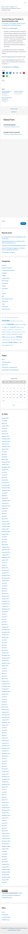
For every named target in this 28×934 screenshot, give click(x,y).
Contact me (5, 364)
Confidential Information (8, 270)
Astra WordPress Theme (14, 930)
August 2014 (5, 694)
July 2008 (4, 882)
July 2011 (4, 789)
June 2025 (4, 428)
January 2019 (5, 573)
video (8, 56)
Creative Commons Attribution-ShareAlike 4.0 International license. (12, 895)
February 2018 (5, 596)
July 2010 (4, 820)
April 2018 (4, 591)
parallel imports (14, 334)
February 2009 (5, 864)
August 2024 (5, 449)
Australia (6, 320)
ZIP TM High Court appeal (8, 252)
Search (3, 221)
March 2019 (5, 567)
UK (18, 342)
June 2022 (4, 493)
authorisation (13, 320)
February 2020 (5, 547)
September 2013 (6, 722)
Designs (4, 275)
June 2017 (4, 616)
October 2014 (5, 689)
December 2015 (6, 655)
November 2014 (6, 686)
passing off (20, 334)
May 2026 (4, 423)
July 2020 (4, 536)
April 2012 (4, 766)
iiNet (8, 327)
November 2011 (6, 779)
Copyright (12, 134)
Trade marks (5, 306)
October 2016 (5, 634)
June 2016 (4, 642)
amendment (6, 317)
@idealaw (16, 67)
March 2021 (5, 518)
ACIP (3, 317)
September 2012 (6, 753)
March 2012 (5, 769)
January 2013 (5, 743)
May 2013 (4, 732)
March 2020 (5, 544)
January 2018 (5, 598)
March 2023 (5, 480)
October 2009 (5, 843)
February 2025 (5, 436)
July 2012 (4, 758)
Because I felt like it (7, 268)
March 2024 (5, 459)
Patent (3, 337)
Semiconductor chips (7, 298)
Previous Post (14, 108)
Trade (3, 304)
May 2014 (4, 702)
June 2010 (4, 823)
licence (20, 329)
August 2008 (5, 879)
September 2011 (6, 784)
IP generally (5, 288)
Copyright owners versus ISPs (12, 132)
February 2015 (5, 681)
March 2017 (5, 624)
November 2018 (6, 578)
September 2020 (6, 531)
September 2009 (6, 846)
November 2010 (6, 810)
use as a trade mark (6, 345)
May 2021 (4, 513)
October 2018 (5, 580)
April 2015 (4, 676)
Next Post (14, 111)
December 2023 (6, 462)
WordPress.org (6, 919)
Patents (4, 293)
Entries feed (5, 914)
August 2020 (5, 534)
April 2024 (4, 457)
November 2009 (6, 841)
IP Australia (10, 329)
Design (20, 324)
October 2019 (5, 555)
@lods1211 (8, 67)
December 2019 (6, 549)
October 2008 (5, 874)
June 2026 (4, 420)
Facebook (14, 25)
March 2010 (5, 830)
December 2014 (6, 683)
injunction (19, 327)
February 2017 (5, 627)
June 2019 (4, 562)
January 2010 (5, 836)
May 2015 (4, 673)
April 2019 (4, 565)
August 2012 (5, 756)
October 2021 (5, 503)
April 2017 (4, 622)
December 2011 (6, 776)
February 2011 (5, 802)
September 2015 (6, 663)
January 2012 (5, 774)
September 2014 (6, 691)
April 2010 (4, 828)
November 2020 (6, 526)
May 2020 (4, 542)
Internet (19, 23)
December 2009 (6, 838)
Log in (3, 912)
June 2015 (4, 671)
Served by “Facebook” (18, 91)
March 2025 (5, 433)
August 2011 (5, 787)
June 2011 (4, 792)
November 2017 (6, 604)
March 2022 (5, 498)
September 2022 (6, 490)
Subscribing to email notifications (10, 370)
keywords (16, 329)
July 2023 (4, 472)
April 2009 (4, 859)
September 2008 (6, 877)
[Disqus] (14, 156)
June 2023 (4, 475)
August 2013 (5, 725)
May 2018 (4, 588)
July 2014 (4, 696)
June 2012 (4, 761)
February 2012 (5, 771)
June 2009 (4, 854)
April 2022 (4, 495)
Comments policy (6, 362)
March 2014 (5, 707)
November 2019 (6, 552)
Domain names (5, 278)
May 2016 (4, 645)
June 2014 (4, 699)
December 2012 (6, 745)
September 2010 (6, 815)
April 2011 (4, 797)
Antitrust (4, 265)
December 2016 (6, 629)
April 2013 (4, 735)
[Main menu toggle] (25, 2)
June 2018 (4, 586)
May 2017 (4, 619)
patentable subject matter (11, 337)
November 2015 (6, 658)
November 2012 (6, 748)
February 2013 (5, 740)
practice (12, 60)
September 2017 (6, 609)
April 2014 (4, 704)
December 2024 (6, 438)
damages (17, 324)
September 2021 (6, 506)
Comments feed (6, 917)
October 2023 (5, 464)
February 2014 (5, 709)
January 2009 (5, 867)
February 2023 (5, 482)
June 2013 (4, 730)
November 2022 (6, 487)
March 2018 (5, 593)
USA (21, 342)
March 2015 (5, 678)
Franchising (5, 283)
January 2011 (5, 805)
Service (19, 25)
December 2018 (6, 575)
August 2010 (5, 818)
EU (2, 327)
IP (7, 329)
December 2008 (6, 869)
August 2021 (5, 508)
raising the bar (13, 339)
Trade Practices (6, 309)
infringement (12, 327)
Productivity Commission (6, 339)
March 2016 (5, 650)
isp (13, 329)
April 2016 (4, 647)
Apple (13, 317)
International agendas (10, 125)
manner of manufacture (6, 331)
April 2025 (4, 431)
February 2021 (5, 521)
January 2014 (5, 712)
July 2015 (4, 668)
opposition (4, 334)
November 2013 (6, 717)
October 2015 (5, 660)
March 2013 (5, 738)
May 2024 (4, 454)
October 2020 (5, 529)
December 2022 (6, 485)
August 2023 (5, 469)
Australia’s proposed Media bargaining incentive (14, 245)
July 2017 (4, 614)
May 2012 (4, 763)
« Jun (13, 405)
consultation (4, 324)
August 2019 (5, 560)
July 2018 (4, 583)
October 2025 (5, 426)
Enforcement (12, 23)
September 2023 (6, 467)
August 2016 (5, 637)
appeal (10, 317)
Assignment (16, 317)
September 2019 (6, 557)
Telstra (21, 339)
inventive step (4, 329)
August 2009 (5, 849)
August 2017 (5, 611)
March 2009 (5, 861)
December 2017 (6, 601)
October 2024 (5, 444)
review (17, 339)
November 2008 (6, 872)
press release (13, 28)
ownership (9, 334)
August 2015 (5, 665)
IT (2, 291)
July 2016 (4, 640)
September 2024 (6, 446)
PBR (3, 296)
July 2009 (4, 851)
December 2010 (6, 807)
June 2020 (4, 539)
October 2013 (5, 720)
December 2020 (6, 524)
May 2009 (4, 856)
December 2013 (6, 714)
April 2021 (4, 516)
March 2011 (5, 800)
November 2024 (6, 441)
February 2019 (5, 570)
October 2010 (5, 812)
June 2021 (4, 511)
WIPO (12, 345)
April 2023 (4, 477)
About (3, 359)
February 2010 (5, 833)
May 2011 (4, 794)
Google (5, 327)
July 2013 (4, 727)
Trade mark (5, 342)
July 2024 (4, 451)
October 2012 (5, 751)
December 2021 (6, 500)
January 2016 (5, 653)
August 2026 (5, 418)
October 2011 (5, 782)
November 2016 (6, 632)
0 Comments (5, 23)
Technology (5, 301)
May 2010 (4, 825)
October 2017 (5, 606)
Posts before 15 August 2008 (9, 367)
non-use (24, 331)
